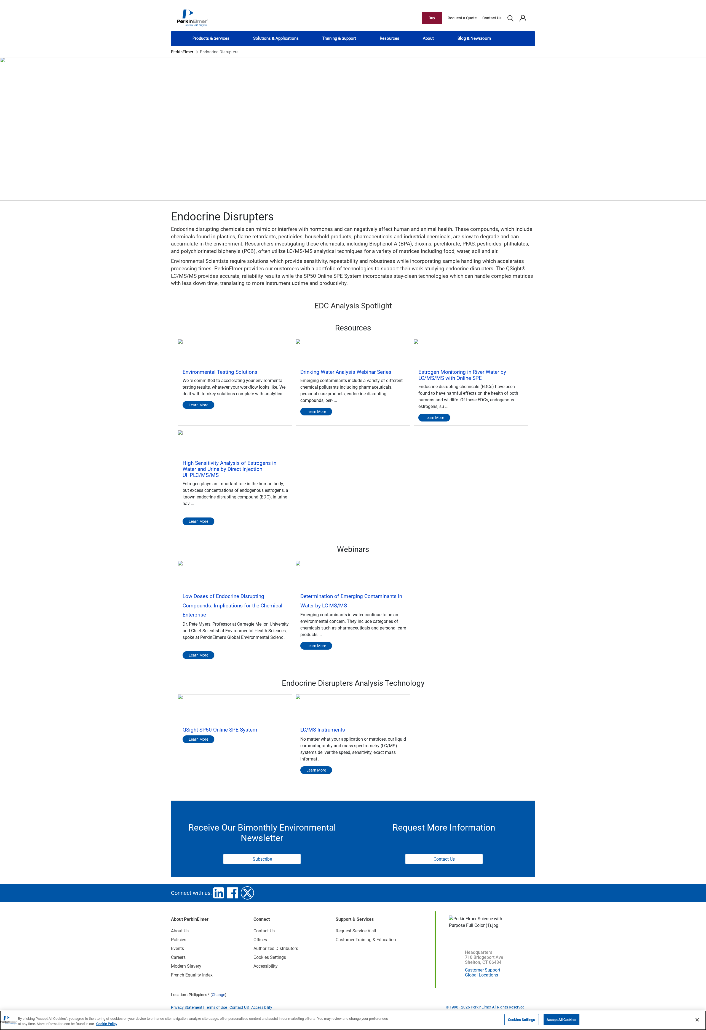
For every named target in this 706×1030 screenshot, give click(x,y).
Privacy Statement (186, 1007)
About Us (180, 930)
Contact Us (491, 18)
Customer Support (482, 970)
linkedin (218, 892)
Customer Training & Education (366, 939)
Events (177, 948)
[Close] (697, 1020)
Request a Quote (462, 18)
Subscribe (262, 859)
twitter (247, 893)
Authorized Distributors (275, 948)
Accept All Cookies (561, 1020)
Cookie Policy (106, 1024)
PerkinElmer (182, 51)
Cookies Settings (521, 1020)
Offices (260, 939)
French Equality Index (192, 975)
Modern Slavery (186, 966)
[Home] (192, 18)
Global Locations (481, 975)
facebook (232, 892)
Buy (432, 18)
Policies (178, 939)
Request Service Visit (356, 930)
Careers (178, 957)
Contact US (239, 1007)
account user (522, 18)
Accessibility (265, 966)
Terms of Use (216, 1007)
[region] (353, 1020)
